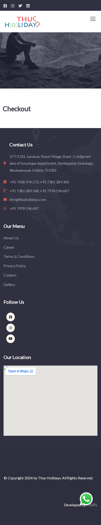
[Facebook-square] (10, 317)
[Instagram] (10, 328)
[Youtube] (10, 338)
